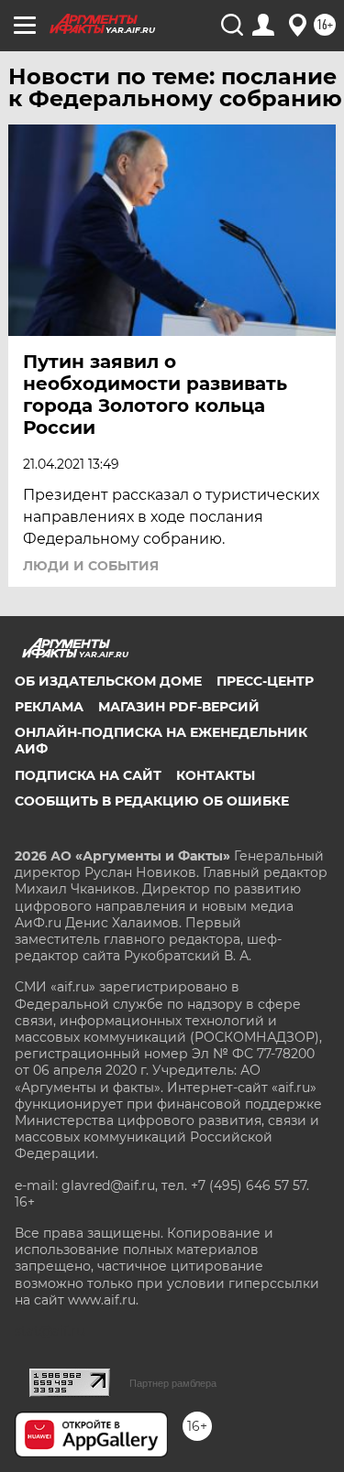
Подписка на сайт (88, 775)
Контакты (215, 775)
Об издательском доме (108, 681)
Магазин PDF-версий (179, 706)
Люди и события (91, 565)
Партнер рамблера (172, 1383)
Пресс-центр (265, 681)
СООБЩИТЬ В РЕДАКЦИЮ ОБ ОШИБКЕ (152, 801)
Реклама (49, 706)
